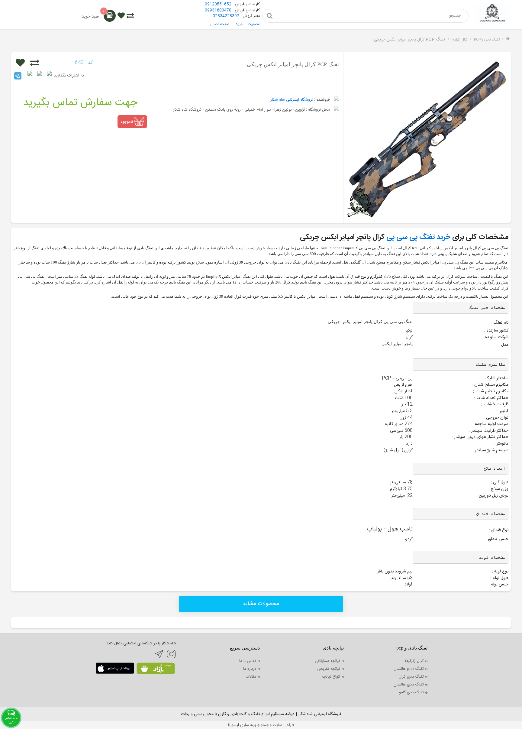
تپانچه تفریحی (328, 669)
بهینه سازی (249, 725)
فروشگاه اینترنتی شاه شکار (291, 99)
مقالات (251, 676)
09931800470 (218, 10)
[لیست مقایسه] (130, 17)
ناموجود (127, 121)
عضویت (253, 24)
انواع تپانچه (331, 676)
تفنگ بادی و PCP (487, 40)
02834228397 (226, 16)
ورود (239, 24)
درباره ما (249, 669)
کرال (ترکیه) (459, 40)
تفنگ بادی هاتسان (409, 684)
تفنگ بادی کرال (411, 676)
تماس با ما (247, 661)
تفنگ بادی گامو (411, 692)
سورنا (232, 725)
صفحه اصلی (220, 24)
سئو (264, 725)
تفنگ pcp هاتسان (409, 669)
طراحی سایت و (281, 725)
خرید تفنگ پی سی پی (418, 237)
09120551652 (218, 4)
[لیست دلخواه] (121, 17)
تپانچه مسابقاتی (327, 661)
